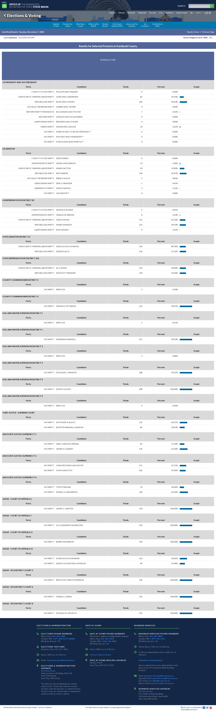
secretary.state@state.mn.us (60, 660)
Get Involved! (145, 25)
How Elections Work (157, 25)
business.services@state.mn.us (159, 676)
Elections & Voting (24, 15)
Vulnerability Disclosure (189, 709)
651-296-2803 (156, 636)
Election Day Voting (67, 25)
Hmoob (122, 13)
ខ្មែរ (191, 13)
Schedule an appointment (151, 660)
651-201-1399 (107, 639)
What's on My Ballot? (93, 25)
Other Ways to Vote (80, 25)
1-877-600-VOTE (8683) (64, 639)
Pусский (152, 13)
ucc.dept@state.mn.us (159, 681)
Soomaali (131, 13)
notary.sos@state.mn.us (162, 683)
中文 (160, 13)
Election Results (105, 25)
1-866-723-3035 (108, 641)
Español (112, 13)
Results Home (193, 32)
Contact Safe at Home (100, 655)
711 (58, 641)
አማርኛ (198, 13)
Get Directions (48, 671)
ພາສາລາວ (169, 13)
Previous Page (208, 32)
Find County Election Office (117, 25)
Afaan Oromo (181, 13)
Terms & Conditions (45, 707)
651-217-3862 (61, 649)
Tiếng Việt (142, 13)
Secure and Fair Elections (132, 25)
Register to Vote (56, 25)
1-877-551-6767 (157, 639)
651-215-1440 (58, 636)
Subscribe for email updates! (192, 707)
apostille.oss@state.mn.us (165, 678)
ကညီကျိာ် (207, 13)
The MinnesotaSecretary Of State (28, 5)
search (181, 6)
